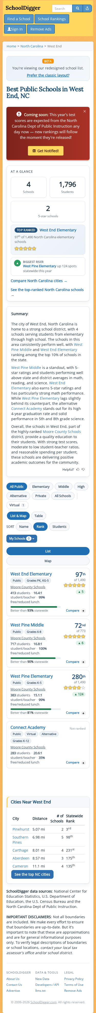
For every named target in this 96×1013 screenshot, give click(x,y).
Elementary (41, 486)
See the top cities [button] (32, 874)
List (48, 551)
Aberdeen (21, 858)
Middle (63, 486)
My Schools (19, 538)
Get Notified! (48, 150)
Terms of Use (73, 985)
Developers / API (47, 985)
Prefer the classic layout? (48, 75)
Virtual (16, 505)
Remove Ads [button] (40, 29)
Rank (40, 526)
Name (23, 526)
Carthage (20, 850)
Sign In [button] (17, 29)
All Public (17, 486)
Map (48, 561)
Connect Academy (26, 408)
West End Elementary (58, 230)
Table (39, 515)
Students (59, 526)
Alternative (18, 495)
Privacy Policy (73, 979)
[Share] (87, 8)
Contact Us (14, 985)
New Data (42, 979)
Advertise (13, 990)
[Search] (77, 8)
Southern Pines (20, 840)
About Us (12, 979)
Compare (72, 610)
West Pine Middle (26, 367)
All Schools (63, 495)
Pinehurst (21, 829)
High (81, 486)
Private (40, 495)
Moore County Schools (62, 431)
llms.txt (40, 990)
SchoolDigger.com (43, 1002)
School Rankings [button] (52, 18)
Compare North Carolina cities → (39, 280)
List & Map (18, 515)
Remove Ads (73, 990)
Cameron (20, 866)
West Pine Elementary (39, 266)
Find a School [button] (18, 18)
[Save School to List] (83, 611)
